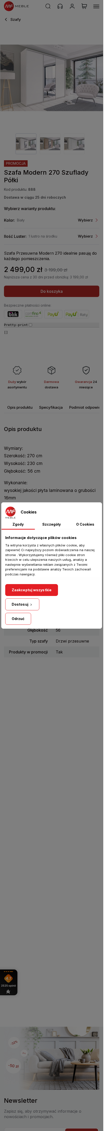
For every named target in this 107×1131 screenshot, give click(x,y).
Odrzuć (18, 619)
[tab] (20, 407)
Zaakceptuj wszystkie (32, 590)
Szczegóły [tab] (51, 524)
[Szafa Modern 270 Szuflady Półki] (51, 78)
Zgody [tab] (18, 524)
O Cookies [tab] (85, 524)
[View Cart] (84, 6)
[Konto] (72, 6)
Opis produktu (20, 407)
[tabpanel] (26, 143)
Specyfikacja (51, 407)
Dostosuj (20, 604)
